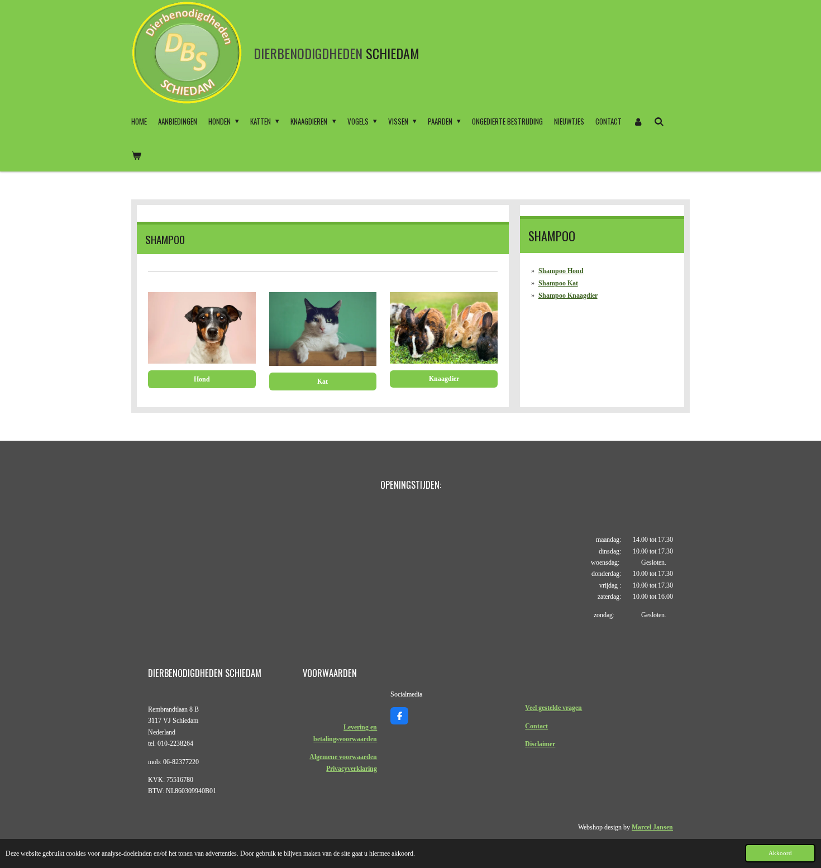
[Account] (637, 121)
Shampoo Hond (561, 271)
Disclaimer (540, 744)
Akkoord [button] (780, 853)
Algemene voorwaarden (343, 757)
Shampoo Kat (558, 283)
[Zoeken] (659, 121)
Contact (536, 726)
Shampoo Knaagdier (568, 295)
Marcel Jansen (652, 827)
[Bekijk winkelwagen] (136, 154)
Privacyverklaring (351, 768)
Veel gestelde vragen (553, 708)
